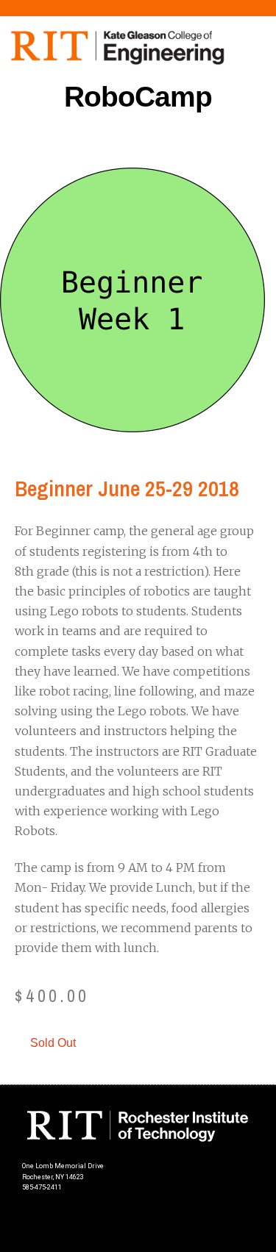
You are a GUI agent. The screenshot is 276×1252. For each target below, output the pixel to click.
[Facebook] (235, 1226)
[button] (138, 143)
